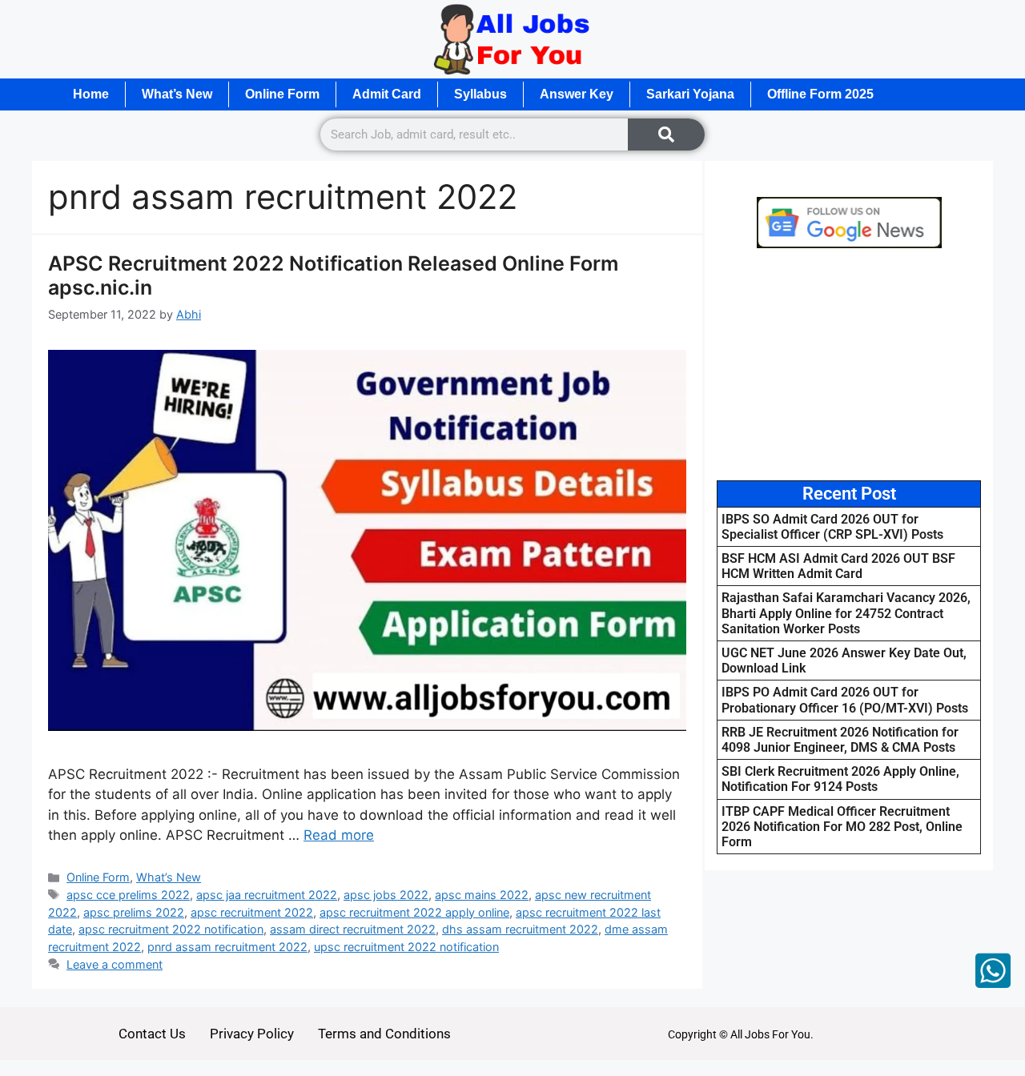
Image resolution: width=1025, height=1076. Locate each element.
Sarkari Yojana (690, 94)
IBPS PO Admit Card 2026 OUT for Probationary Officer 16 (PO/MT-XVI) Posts (845, 700)
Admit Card (386, 94)
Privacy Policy (252, 1034)
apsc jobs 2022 (386, 894)
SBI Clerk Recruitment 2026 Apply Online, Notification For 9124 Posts (840, 779)
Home (91, 94)
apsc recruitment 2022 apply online (414, 912)
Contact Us (152, 1034)
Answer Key (576, 94)
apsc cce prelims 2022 (128, 894)
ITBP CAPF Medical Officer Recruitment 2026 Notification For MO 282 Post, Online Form (842, 826)
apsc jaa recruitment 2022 (266, 894)
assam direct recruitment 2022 (353, 929)
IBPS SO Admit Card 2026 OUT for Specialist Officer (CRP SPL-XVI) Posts (832, 527)
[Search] (666, 134)
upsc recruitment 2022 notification (406, 947)
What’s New (177, 94)
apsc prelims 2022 (133, 912)
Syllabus (480, 94)
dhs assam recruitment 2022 (520, 929)
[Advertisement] (849, 364)
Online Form (282, 94)
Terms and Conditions (384, 1034)
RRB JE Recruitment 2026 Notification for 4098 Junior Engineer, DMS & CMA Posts (840, 740)
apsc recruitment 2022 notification (170, 929)
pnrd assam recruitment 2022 (227, 947)
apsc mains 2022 (482, 894)
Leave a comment (114, 964)
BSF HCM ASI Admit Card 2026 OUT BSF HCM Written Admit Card (838, 566)
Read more (338, 835)
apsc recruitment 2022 (252, 912)
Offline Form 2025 (820, 94)
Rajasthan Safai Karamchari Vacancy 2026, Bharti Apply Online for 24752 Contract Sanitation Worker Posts (846, 613)
